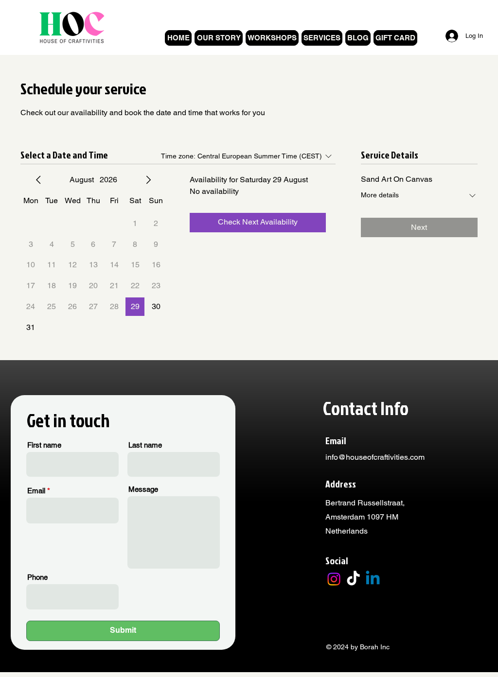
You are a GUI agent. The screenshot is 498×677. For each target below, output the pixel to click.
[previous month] (38, 180)
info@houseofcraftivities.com (375, 457)
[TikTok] (353, 579)
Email (36, 490)
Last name (145, 445)
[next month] (148, 180)
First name (44, 445)
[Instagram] (333, 579)
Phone (37, 577)
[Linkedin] (372, 579)
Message (143, 489)
